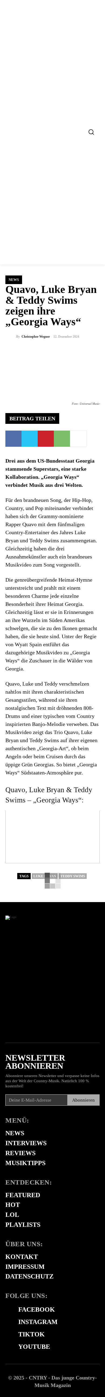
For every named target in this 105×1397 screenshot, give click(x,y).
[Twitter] (30, 439)
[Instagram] (8, 1322)
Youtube (34, 1346)
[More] (78, 439)
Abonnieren (83, 1100)
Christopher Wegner (36, 336)
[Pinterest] (46, 439)
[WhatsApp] (62, 439)
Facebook (36, 1309)
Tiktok (31, 1334)
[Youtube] (8, 1347)
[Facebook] (13, 439)
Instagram (38, 1321)
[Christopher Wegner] (10, 337)
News (14, 280)
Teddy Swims (72, 876)
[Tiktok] (8, 1334)
